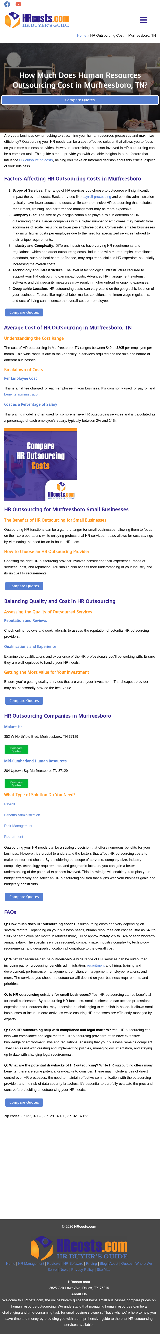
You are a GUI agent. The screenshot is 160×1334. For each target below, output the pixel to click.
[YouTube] (18, 4)
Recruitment (13, 836)
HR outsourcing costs (36, 160)
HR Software (73, 1263)
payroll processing (96, 197)
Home (10, 1263)
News (64, 1269)
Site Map (103, 1269)
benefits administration (21, 394)
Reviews (53, 1263)
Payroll (9, 804)
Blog (103, 1263)
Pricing (91, 1263)
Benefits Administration (22, 815)
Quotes (126, 1263)
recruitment (96, 965)
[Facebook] (7, 4)
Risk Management (18, 826)
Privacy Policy (82, 1269)
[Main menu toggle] (144, 20)
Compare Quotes (80, 100)
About (113, 1263)
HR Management (31, 1263)
